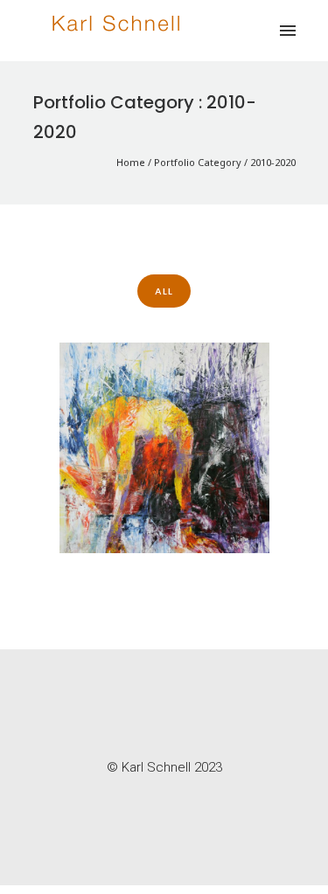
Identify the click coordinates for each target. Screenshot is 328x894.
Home (130, 162)
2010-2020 (273, 162)
